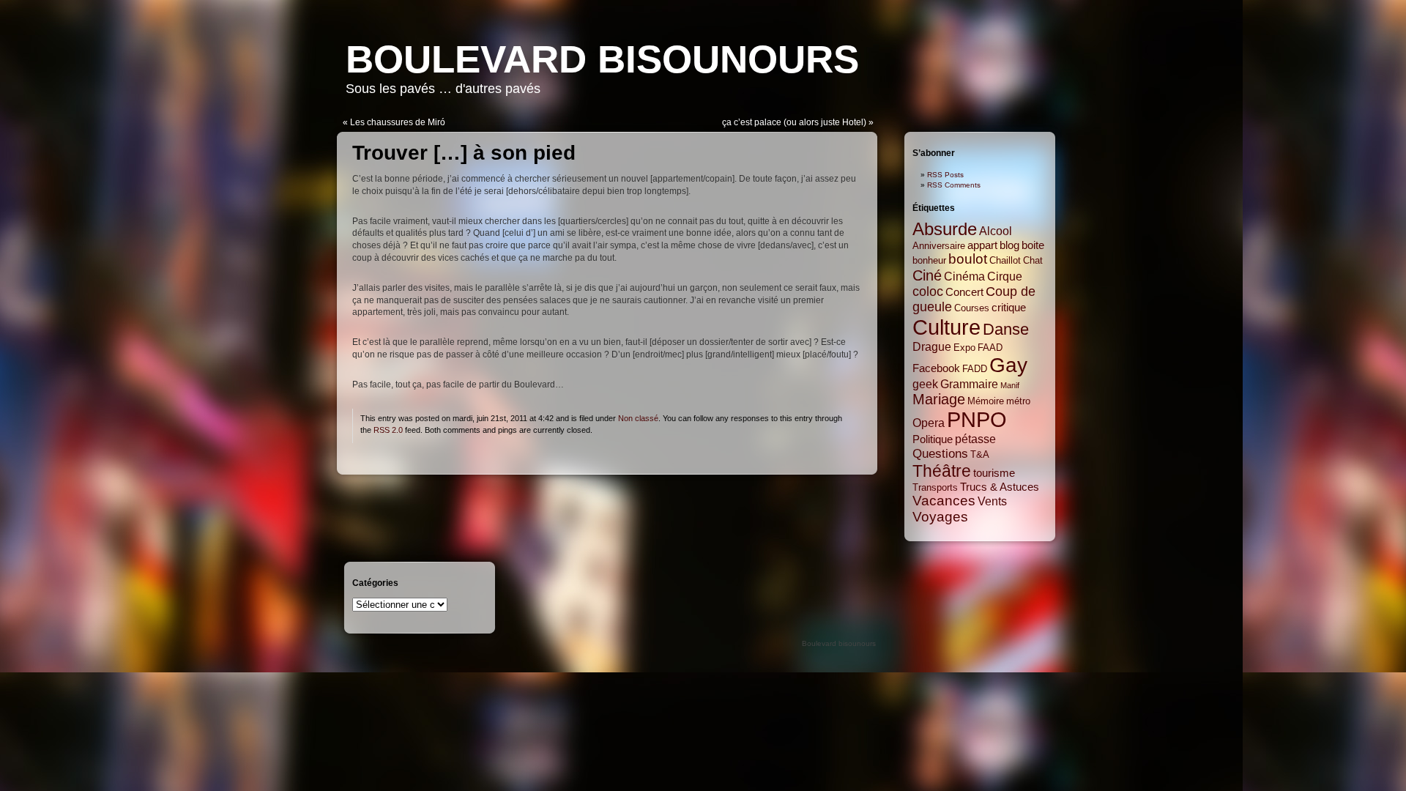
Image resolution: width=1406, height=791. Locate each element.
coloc (927, 291)
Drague (931, 346)
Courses (971, 307)
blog (1009, 245)
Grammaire (969, 383)
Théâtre (941, 470)
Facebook (936, 368)
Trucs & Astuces (999, 487)
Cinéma (964, 276)
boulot (967, 259)
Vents (992, 501)
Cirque (1004, 276)
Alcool (995, 230)
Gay (1008, 365)
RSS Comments (954, 185)
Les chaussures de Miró (397, 122)
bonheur (929, 260)
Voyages (940, 516)
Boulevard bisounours (602, 59)
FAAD (990, 347)
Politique (932, 439)
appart (982, 245)
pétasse (975, 438)
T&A (979, 454)
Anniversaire (938, 245)
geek (925, 383)
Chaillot (1005, 260)
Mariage (938, 399)
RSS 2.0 (388, 430)
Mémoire (985, 401)
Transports (935, 487)
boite (1033, 245)
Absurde (944, 229)
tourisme (994, 473)
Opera (928, 422)
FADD (974, 368)
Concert (964, 292)
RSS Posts (945, 175)
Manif (1009, 385)
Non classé (638, 418)
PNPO (977, 419)
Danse (1006, 329)
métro (1018, 401)
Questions (940, 453)
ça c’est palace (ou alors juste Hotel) (794, 122)
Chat (1033, 260)
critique (1009, 307)
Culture (946, 327)
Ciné (927, 275)
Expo (964, 347)
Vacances (943, 500)
